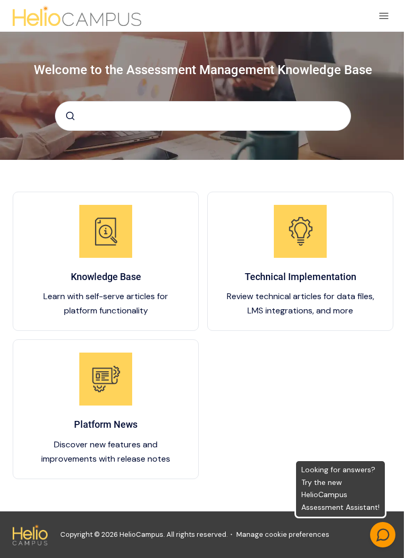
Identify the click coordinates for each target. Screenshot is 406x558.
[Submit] (70, 115)
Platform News (105, 424)
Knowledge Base (106, 276)
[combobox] (203, 116)
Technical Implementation (300, 276)
